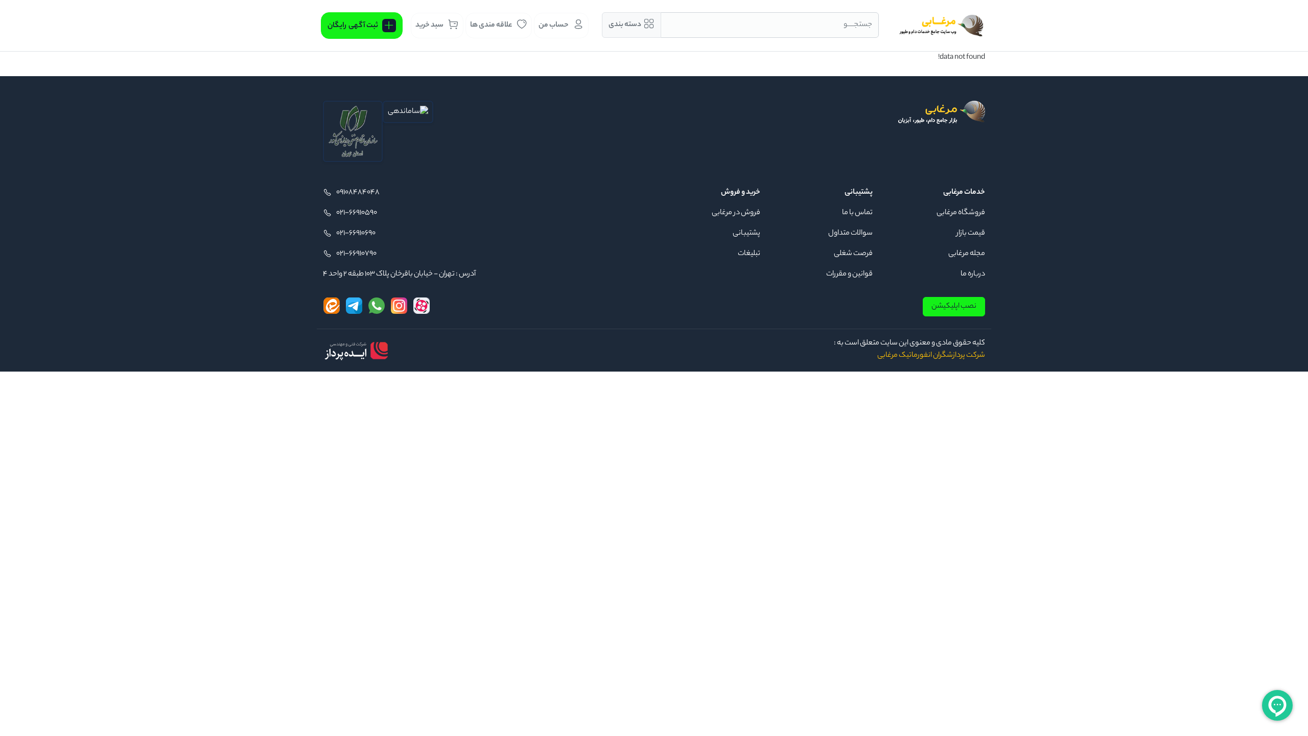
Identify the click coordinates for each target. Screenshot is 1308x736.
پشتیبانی (746, 233)
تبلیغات (749, 254)
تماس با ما (857, 213)
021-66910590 (356, 213)
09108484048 (358, 193)
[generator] (356, 350)
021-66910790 (356, 254)
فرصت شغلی (853, 254)
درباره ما (973, 274)
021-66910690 (356, 233)
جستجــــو (858, 25)
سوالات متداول (850, 233)
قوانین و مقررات (849, 274)
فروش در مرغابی (736, 213)
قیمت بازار (970, 233)
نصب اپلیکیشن (953, 307)
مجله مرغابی (966, 254)
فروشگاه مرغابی (961, 213)
